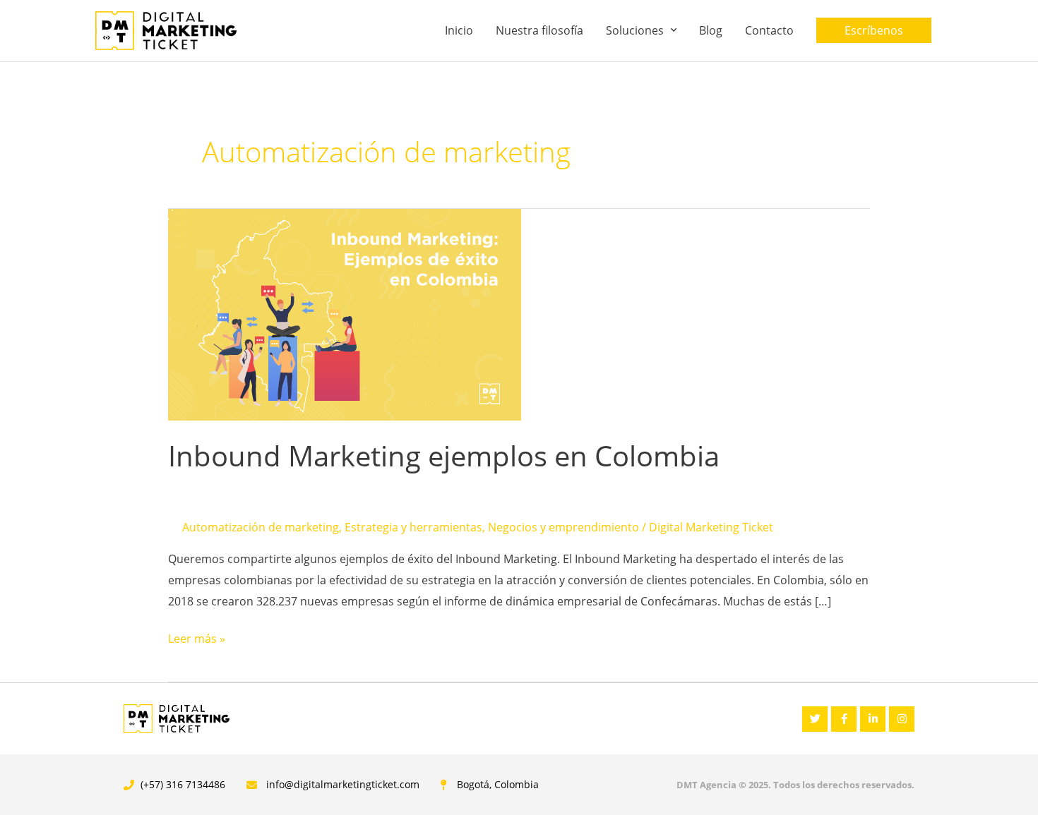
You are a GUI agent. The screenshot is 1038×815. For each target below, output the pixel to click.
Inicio (459, 30)
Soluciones (635, 30)
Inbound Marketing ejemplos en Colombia (444, 455)
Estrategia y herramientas (413, 527)
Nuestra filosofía (539, 30)
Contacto (769, 30)
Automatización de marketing (260, 527)
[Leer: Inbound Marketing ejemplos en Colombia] (344, 313)
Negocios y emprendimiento (563, 527)
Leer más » (196, 637)
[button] (873, 30)
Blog (710, 30)
